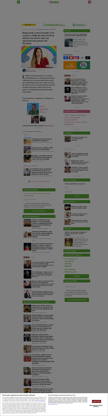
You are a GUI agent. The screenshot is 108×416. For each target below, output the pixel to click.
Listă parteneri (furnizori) (53, 404)
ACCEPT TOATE (96, 401)
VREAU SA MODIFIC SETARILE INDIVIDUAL (95, 406)
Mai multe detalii (42, 400)
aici (17, 409)
